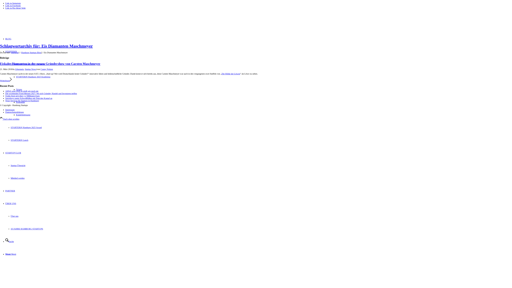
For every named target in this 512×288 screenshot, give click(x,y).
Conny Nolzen (47, 69)
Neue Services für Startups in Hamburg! (22, 101)
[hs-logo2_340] (20, 24)
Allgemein (19, 69)
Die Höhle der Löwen (231, 74)
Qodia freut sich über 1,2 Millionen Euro (22, 96)
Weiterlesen (5, 81)
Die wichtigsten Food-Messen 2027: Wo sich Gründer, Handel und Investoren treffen (41, 93)
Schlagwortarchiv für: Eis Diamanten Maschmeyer (46, 46)
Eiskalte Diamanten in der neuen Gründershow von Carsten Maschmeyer (50, 63)
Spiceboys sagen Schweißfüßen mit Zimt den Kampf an (28, 98)
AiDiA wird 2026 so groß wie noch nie (21, 91)
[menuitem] (264, 115)
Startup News (30, 69)
